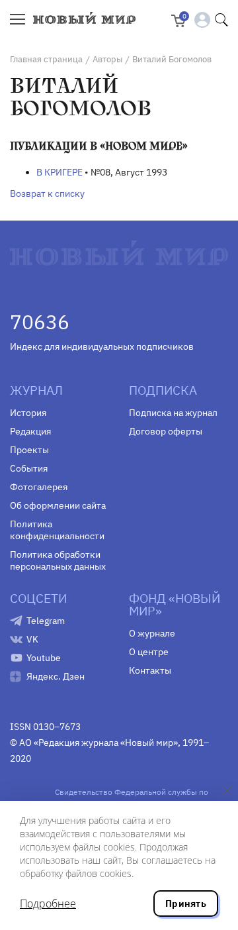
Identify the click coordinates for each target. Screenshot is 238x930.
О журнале (152, 633)
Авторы (107, 59)
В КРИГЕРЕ (59, 172)
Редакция (30, 431)
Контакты (150, 670)
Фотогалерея (38, 487)
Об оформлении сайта (58, 505)
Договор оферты (165, 431)
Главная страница (46, 59)
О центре (149, 652)
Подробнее (48, 903)
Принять (185, 903)
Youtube (43, 658)
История (28, 413)
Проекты (29, 450)
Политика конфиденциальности (57, 530)
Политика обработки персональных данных (58, 560)
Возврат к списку (47, 193)
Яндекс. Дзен (55, 676)
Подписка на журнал (173, 413)
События (29, 468)
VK (32, 639)
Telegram (45, 621)
